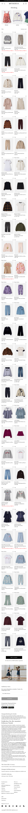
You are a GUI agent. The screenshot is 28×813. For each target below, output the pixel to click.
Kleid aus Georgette (5, 525)
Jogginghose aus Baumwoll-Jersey (21, 588)
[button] (13, 32)
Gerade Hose (4, 70)
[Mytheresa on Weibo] (20, 806)
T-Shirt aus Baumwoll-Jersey (19, 215)
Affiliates (16, 792)
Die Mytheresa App (18, 783)
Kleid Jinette (16, 112)
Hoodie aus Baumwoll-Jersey (7, 588)
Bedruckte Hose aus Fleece (19, 298)
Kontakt (3, 783)
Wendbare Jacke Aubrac (6, 215)
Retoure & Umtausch (5, 791)
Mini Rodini (14, 736)
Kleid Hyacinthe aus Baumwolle (7, 421)
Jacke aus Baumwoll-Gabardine (7, 546)
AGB (2, 796)
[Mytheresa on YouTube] (16, 806)
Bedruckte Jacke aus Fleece (6, 298)
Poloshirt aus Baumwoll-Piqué (20, 629)
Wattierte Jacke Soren (18, 235)
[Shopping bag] (26, 3)
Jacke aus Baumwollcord (19, 153)
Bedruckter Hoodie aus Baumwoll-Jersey (9, 380)
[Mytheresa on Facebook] (6, 806)
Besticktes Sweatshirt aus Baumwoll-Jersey (9, 462)
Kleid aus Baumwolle (18, 525)
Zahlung (3, 788)
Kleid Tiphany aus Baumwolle (7, 112)
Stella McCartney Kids (20, 742)
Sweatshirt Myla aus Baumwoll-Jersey (8, 256)
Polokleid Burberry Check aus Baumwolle (9, 174)
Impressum (3, 800)
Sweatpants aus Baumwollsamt (20, 339)
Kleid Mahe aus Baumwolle (19, 276)
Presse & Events (17, 787)
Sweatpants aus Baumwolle (6, 401)
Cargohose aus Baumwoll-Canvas (20, 48)
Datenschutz (3, 798)
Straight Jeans (17, 380)
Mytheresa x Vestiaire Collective (7, 793)
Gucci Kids (14, 743)
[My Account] (24, 3)
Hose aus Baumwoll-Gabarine (20, 546)
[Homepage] (14, 3)
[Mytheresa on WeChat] (24, 806)
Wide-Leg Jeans (4, 483)
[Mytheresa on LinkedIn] (2, 806)
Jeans (2, 235)
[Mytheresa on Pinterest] (9, 806)
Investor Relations (17, 790)
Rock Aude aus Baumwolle (19, 442)
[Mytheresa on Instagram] (13, 806)
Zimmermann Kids (5, 749)
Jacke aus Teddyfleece (18, 401)
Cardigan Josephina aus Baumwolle (8, 442)
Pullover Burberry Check (6, 194)
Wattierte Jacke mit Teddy (6, 360)
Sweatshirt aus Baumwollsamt (7, 339)
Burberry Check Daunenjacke (20, 174)
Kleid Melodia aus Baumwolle (7, 276)
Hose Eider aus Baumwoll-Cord (7, 153)
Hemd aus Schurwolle (5, 629)
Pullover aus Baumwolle (6, 48)
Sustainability (16, 785)
